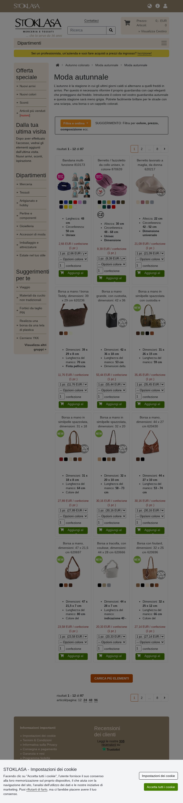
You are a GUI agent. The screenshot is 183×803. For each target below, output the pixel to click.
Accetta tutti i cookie (161, 787)
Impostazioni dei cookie (158, 776)
